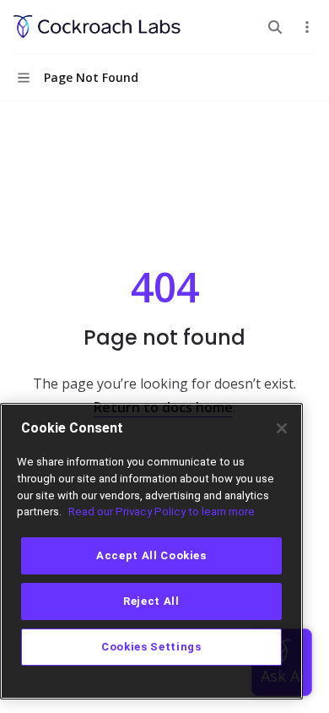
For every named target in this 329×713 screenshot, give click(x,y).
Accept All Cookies (151, 555)
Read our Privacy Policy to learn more (161, 511)
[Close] (281, 428)
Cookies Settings (151, 646)
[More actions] (307, 27)
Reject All (151, 601)
